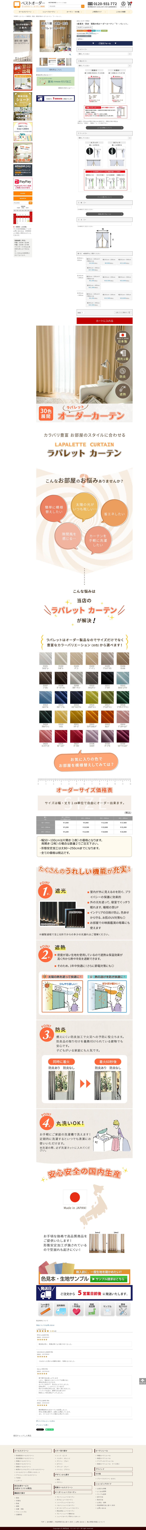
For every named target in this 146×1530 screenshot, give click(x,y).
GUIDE (22, 193)
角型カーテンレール (104, 1458)
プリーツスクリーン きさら (106, 1478)
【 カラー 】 (83, 49)
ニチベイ (19, 1480)
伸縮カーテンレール (104, 1455)
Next (69, 36)
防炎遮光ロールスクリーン (25, 1455)
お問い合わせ (101, 1508)
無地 (58, 1479)
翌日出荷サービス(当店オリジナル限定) (23, 1487)
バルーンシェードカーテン (66, 1505)
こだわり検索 (121, 12)
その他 (98, 1474)
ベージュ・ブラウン (63, 1469)
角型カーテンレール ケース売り (108, 1464)
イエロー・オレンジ (63, 1458)
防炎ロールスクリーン (23, 1464)
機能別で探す (19, 1493)
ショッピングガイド (103, 1484)
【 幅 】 (82, 202)
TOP (42, 1522)
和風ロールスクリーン (23, 1461)
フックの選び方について (105, 197)
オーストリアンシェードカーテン (68, 1508)
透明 (17, 1506)
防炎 (17, 1503)
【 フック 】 (83, 133)
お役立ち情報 (101, 1488)
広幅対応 (19, 1514)
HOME (16, 16)
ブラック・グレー (63, 1466)
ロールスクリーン (25, 12)
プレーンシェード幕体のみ (66, 1513)
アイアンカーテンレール (105, 1461)
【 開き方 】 (83, 61)
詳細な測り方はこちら (104, 214)
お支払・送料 (101, 1502)
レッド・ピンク (62, 1455)
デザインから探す (62, 1475)
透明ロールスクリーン (23, 1466)
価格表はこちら (55, 70)
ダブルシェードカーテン (65, 1500)
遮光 (17, 1498)
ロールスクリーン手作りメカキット (28, 1472)
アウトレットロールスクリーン (26, 1475)
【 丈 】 (82, 219)
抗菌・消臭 (20, 1509)
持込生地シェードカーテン (66, 1511)
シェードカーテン (49, 12)
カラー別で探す (61, 1451)
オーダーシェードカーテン (65, 1492)
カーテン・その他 (73, 12)
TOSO (18, 1478)
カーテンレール (101, 1451)
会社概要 (50, 1522)
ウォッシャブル (21, 1512)
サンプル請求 (101, 1494)
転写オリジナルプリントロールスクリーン (30, 1469)
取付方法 (100, 1500)
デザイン (60, 1482)
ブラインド (99, 1469)
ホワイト (60, 1464)
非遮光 (18, 1500)
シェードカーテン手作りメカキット (69, 1516)
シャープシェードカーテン (66, 1502)
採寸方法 (100, 1497)
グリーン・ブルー (63, 1461)
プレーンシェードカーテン (66, 1497)
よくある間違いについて (105, 127)
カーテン (22, 16)
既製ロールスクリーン (64, 1487)
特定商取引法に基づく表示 (106, 1505)
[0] (129, 7)
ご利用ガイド (97, 12)
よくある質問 (101, 1491)
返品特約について (42, 1320)
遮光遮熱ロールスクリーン (25, 1458)
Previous (42, 36)
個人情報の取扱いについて (96, 1522)
